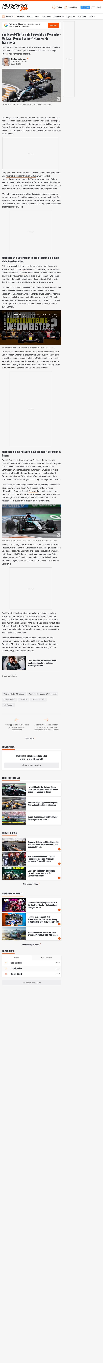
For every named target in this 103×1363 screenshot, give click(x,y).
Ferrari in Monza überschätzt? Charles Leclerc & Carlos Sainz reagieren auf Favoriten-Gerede (46, 727)
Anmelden (73, 7)
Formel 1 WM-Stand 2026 (32, 982)
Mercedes (23, 272)
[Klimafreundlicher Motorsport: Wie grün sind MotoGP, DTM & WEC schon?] (31, 933)
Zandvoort (33, 491)
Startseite (29, 738)
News (37, 16)
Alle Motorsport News (30, 944)
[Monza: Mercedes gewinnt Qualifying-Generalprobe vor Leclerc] (31, 818)
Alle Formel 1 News (30, 883)
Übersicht (20, 16)
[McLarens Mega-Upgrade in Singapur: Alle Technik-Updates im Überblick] (31, 804)
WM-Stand (82, 16)
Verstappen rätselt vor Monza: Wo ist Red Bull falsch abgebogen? (17, 727)
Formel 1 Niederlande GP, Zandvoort (43, 694)
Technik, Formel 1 (38, 700)
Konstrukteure (46, 958)
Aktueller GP (59, 16)
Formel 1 (9, 16)
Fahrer (16, 958)
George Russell (25, 269)
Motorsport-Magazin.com (15, 7)
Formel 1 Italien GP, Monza (14, 694)
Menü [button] (99, 7)
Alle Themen (8, 705)
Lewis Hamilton (16, 968)
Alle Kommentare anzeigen (31, 765)
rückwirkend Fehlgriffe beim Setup (21, 176)
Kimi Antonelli (16, 962)
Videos (29, 16)
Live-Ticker (46, 16)
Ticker (59, 7)
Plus (84, 7)
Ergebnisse (71, 16)
